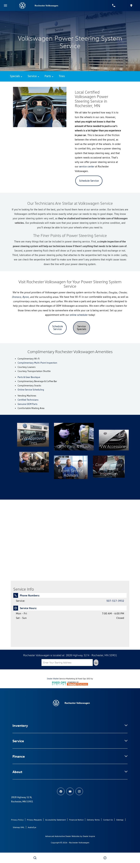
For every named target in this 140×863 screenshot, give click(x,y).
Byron (25, 296)
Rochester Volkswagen (79, 842)
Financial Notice (76, 819)
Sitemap (119, 819)
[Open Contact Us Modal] (105, 858)
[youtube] (70, 791)
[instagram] (79, 791)
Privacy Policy (17, 819)
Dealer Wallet (53, 678)
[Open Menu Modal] (5, 5)
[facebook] (61, 791)
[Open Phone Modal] (114, 5)
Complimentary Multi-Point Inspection (37, 362)
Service (32, 76)
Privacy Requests (34, 819)
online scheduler (79, 314)
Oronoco (16, 296)
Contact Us (108, 819)
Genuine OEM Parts (27, 404)
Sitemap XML (18, 827)
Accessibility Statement (55, 819)
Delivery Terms (93, 819)
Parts (48, 76)
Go (96, 663)
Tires (62, 76)
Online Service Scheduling (31, 389)
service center (86, 166)
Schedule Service (89, 180)
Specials (15, 76)
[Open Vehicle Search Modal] (35, 858)
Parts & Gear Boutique (29, 377)
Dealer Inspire (89, 836)
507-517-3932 (115, 600)
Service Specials (81, 328)
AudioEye (32, 827)
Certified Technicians (28, 399)
